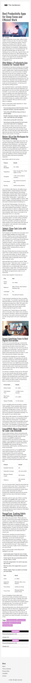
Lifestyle (5, 637)
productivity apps (11, 620)
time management (15, 623)
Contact (4, 676)
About (3, 666)
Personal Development (9, 634)
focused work (21, 620)
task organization (7, 625)
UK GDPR (4, 673)
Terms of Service (6, 669)
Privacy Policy (5, 671)
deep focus (6, 623)
